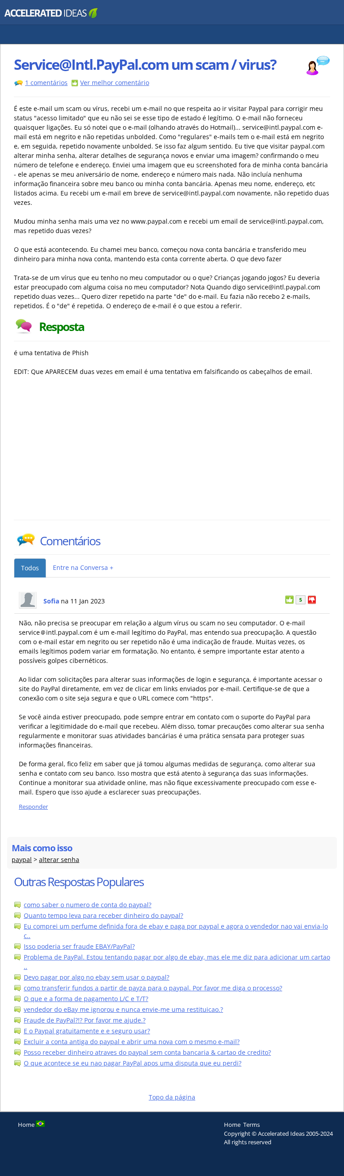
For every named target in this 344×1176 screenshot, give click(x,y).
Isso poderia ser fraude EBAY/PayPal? (79, 946)
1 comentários (46, 82)
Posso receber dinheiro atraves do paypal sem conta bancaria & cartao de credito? (147, 1052)
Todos (30, 568)
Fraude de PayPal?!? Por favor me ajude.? (85, 1020)
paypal (22, 859)
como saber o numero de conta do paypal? (87, 904)
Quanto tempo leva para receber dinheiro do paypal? (103, 915)
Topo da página (172, 1097)
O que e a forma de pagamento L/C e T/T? (86, 998)
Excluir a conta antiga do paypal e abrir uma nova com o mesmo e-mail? (132, 1041)
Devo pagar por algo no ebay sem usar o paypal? (96, 977)
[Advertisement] (92, 453)
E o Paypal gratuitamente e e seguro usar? (87, 1031)
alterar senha (59, 859)
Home (232, 1125)
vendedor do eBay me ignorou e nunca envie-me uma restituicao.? (123, 1009)
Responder (33, 807)
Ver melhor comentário (114, 82)
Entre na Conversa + (83, 567)
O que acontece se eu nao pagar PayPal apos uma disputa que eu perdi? (132, 1063)
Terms (251, 1125)
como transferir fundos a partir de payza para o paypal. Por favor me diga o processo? (153, 988)
